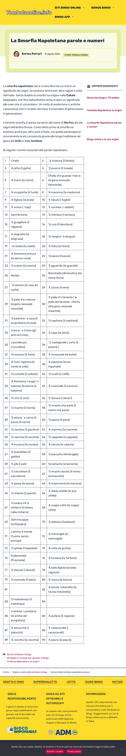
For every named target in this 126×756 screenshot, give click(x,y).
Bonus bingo (101, 7)
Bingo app (62, 17)
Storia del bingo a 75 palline (103, 97)
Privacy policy (74, 751)
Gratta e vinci (13, 682)
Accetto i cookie (55, 751)
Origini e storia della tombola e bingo (29, 672)
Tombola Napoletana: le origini (23, 661)
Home (6, 672)
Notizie (117, 682)
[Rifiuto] (122, 749)
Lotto (71, 682)
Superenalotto (45, 682)
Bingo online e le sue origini (103, 139)
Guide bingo (94, 682)
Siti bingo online (68, 7)
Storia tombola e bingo (76, 55)
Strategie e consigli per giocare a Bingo (28, 658)
